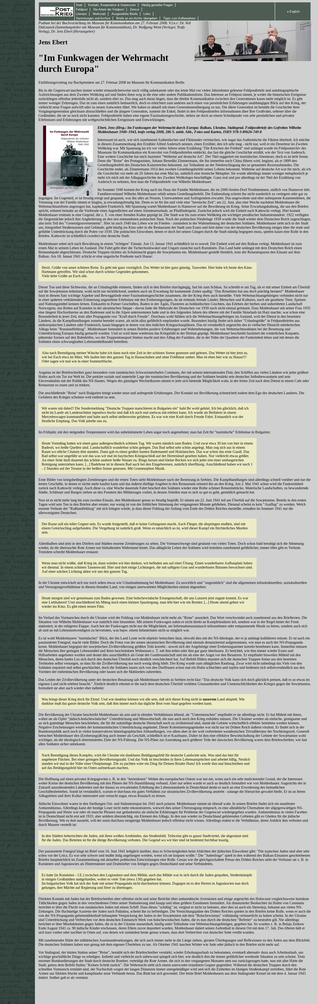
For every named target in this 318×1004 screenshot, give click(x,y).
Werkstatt (99, 14)
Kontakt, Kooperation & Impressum (112, 5)
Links (147, 14)
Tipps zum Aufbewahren (179, 18)
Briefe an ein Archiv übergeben (136, 18)
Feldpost (82, 9)
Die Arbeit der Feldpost (108, 9)
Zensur (134, 9)
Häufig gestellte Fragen (157, 5)
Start (79, 5)
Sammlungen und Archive (93, 18)
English (293, 11)
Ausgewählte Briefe (125, 14)
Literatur (81, 14)
